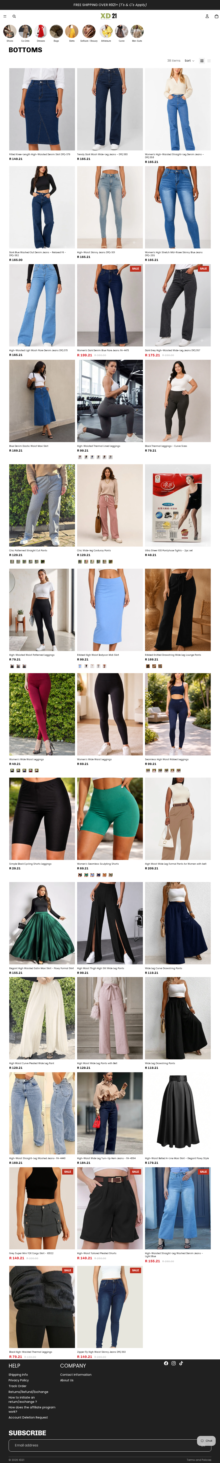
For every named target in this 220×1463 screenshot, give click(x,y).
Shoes (10, 40)
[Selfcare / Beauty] (89, 31)
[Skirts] (72, 31)
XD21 (21, 1460)
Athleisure (106, 40)
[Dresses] (41, 31)
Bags (56, 40)
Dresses (41, 40)
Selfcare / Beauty (89, 40)
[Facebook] (166, 1363)
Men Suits (137, 40)
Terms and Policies (199, 1460)
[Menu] (5, 16)
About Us (66, 1380)
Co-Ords (25, 40)
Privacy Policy (19, 1380)
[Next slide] (68, 109)
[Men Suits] (137, 31)
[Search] (14, 16)
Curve (122, 40)
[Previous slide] (15, 109)
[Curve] (121, 31)
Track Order (17, 1386)
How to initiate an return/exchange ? (23, 1399)
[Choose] (68, 144)
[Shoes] (10, 31)
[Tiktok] (181, 1363)
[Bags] (56, 31)
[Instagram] (173, 1363)
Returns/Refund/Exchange (28, 1391)
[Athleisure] (106, 31)
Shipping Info (18, 1374)
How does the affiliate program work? (32, 1409)
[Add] (136, 340)
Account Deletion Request (28, 1417)
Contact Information (76, 1374)
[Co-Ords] (25, 31)
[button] (190, 61)
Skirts (72, 40)
